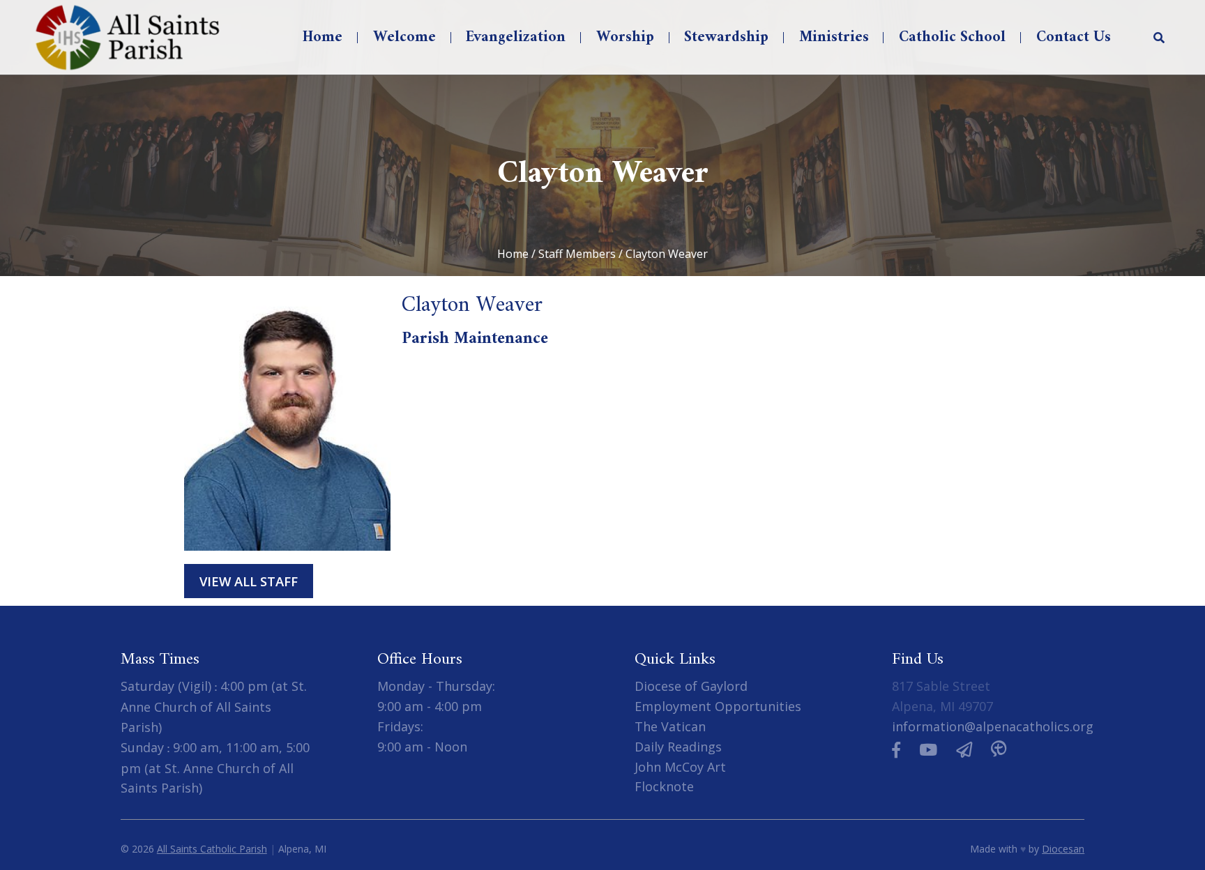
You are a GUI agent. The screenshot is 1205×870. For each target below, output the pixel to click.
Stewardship (726, 37)
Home (322, 37)
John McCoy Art (680, 766)
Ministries (834, 37)
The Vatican (670, 726)
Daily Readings (678, 746)
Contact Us (1073, 37)
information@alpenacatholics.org (992, 726)
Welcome (404, 37)
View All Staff (248, 581)
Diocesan (1063, 848)
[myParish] (998, 749)
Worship (625, 37)
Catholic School (952, 37)
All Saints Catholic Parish (212, 848)
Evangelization (516, 37)
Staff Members (577, 253)
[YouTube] (928, 749)
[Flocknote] (964, 749)
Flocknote (664, 786)
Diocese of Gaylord (691, 686)
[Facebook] (896, 749)
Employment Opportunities (718, 706)
